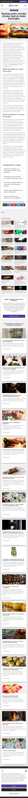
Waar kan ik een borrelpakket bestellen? (11, 423)
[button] (26, 771)
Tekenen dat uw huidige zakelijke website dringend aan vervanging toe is (6, 272)
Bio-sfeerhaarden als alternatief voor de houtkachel (5, 281)
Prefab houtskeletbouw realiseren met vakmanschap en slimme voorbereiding (7, 252)
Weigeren (14, 789)
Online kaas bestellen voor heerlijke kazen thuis (13, 614)
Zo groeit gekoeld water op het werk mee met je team (13, 341)
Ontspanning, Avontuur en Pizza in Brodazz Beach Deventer (13, 642)
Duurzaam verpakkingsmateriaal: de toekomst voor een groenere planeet (13, 560)
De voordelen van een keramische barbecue (13, 724)
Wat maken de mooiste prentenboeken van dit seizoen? (19, 252)
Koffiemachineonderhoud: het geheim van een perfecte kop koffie (13, 532)
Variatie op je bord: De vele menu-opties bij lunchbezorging (13, 669)
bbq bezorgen (13, 64)
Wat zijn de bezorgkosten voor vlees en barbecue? (14, 191)
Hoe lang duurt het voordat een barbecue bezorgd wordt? (14, 177)
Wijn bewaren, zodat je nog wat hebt (14, 450)
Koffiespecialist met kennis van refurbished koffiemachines (12, 395)
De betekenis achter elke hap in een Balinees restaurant (13, 478)
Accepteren (14, 786)
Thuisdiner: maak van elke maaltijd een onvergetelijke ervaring (13, 505)
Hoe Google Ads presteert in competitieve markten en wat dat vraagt (20, 227)
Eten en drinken (14, 10)
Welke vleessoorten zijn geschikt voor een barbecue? (14, 197)
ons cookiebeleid (13, 781)
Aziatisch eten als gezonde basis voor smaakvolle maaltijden (14, 368)
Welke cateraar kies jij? (9, 750)
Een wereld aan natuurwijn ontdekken (11, 587)
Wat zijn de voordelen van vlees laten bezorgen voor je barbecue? (14, 170)
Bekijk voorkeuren (14, 793)
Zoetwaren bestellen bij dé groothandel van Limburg (10, 696)
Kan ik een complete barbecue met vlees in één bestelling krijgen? (14, 184)
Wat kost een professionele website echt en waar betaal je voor (7, 292)
